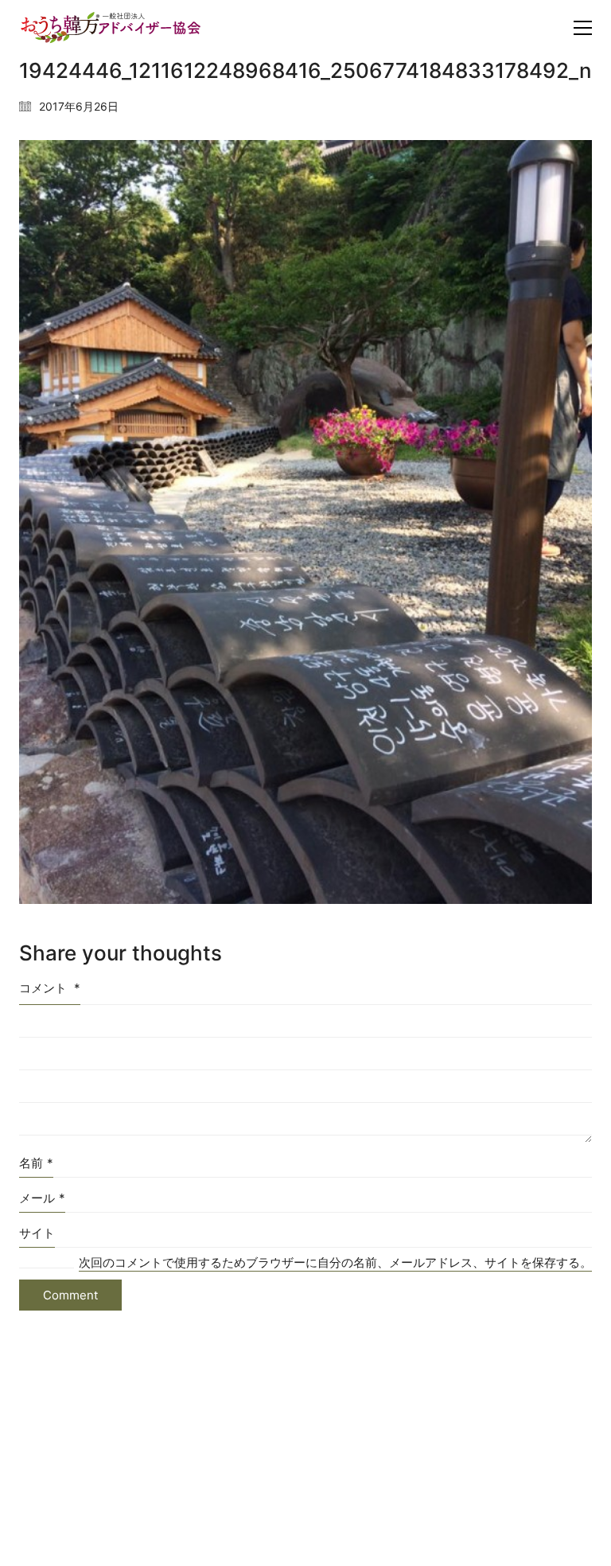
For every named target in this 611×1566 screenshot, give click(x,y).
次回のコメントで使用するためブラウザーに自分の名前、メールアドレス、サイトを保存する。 (335, 1262)
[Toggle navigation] (583, 28)
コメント (49, 987)
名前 (36, 1163)
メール (42, 1198)
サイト (37, 1233)
